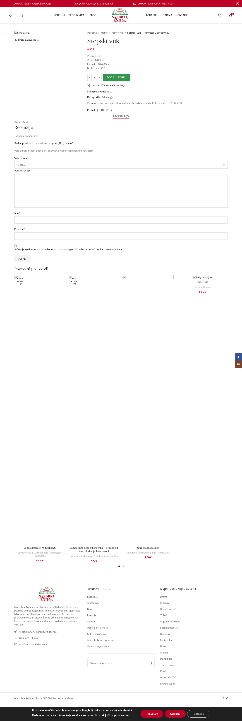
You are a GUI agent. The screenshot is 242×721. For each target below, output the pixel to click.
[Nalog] (219, 15)
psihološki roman (155, 102)
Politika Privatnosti (97, 627)
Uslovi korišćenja (96, 633)
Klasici (163, 671)
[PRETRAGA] (151, 663)
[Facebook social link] (98, 110)
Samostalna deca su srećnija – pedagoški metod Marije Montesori (94, 549)
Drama (163, 596)
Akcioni (164, 652)
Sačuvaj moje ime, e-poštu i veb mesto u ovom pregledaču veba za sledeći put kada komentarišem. (68, 249)
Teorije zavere (168, 664)
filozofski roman (106, 102)
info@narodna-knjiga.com (33, 644)
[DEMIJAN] (202, 277)
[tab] (121, 116)
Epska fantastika (169, 627)
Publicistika (40, 555)
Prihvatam (152, 713)
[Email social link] (102, 110)
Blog (89, 609)
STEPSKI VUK (174, 102)
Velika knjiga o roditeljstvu (40, 547)
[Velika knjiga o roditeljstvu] (39, 410)
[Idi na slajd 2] (123, 566)
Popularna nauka (135, 552)
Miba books (138, 102)
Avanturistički (168, 677)
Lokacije (91, 615)
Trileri (163, 615)
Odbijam (175, 713)
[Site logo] (121, 15)
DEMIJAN (202, 282)
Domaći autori (168, 609)
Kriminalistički (168, 683)
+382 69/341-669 (28, 637)
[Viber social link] (111, 110)
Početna (92, 32)
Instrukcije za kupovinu (100, 640)
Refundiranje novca (98, 646)
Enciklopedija (42, 552)
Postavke (198, 713)
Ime (17, 213)
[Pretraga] (21, 15)
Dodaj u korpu (116, 77)
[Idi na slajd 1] (119, 566)
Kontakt (92, 621)
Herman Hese (123, 102)
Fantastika (166, 640)
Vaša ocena (21, 158)
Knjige (104, 32)
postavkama (121, 715)
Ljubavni (164, 602)
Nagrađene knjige (170, 621)
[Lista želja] (10, 15)
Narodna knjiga (202, 287)
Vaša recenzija (23, 170)
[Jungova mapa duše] (148, 410)
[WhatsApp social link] (107, 110)
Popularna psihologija (81, 556)
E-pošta (19, 229)
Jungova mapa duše (148, 547)
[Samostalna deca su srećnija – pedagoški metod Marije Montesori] (94, 410)
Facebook (92, 596)
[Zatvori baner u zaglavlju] (237, 3)
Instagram (93, 602)
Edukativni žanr (25, 552)
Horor (163, 646)
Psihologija (117, 32)
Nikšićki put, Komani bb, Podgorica (38, 631)
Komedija (165, 633)
